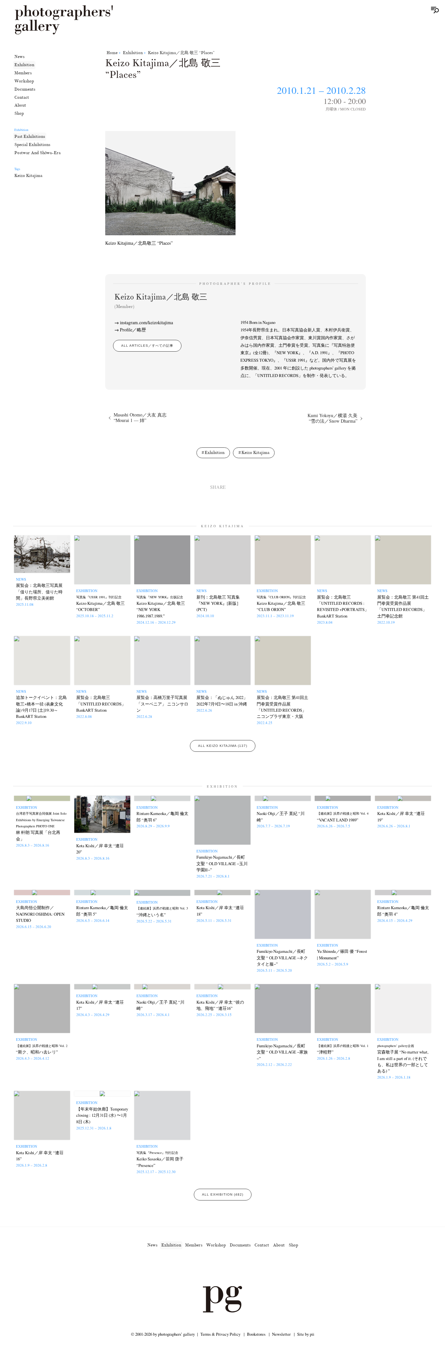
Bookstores (256, 1334)
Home (112, 52)
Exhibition (24, 64)
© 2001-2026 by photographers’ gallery (163, 1334)
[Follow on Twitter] (215, 1267)
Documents (24, 89)
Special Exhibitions (32, 144)
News (19, 56)
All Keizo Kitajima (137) (222, 746)
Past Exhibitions (29, 136)
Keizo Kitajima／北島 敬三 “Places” (181, 52)
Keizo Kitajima (28, 175)
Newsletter (281, 1334)
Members (23, 73)
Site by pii (305, 1334)
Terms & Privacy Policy (220, 1334)
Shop (19, 113)
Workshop (24, 80)
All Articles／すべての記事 (147, 345)
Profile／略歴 (133, 330)
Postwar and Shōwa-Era (37, 152)
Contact (21, 97)
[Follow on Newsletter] (246, 1267)
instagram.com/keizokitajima (146, 322)
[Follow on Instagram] (199, 1267)
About (20, 105)
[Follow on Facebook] (230, 1267)
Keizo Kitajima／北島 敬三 (160, 300)
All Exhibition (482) (222, 1194)
